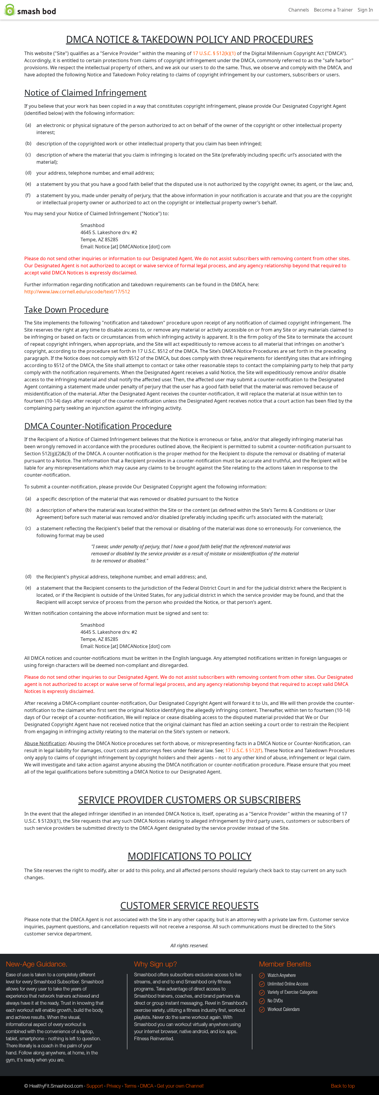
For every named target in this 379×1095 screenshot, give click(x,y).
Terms (130, 1086)
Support (94, 1086)
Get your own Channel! (180, 1086)
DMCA (146, 1086)
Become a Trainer (333, 10)
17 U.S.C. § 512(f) (243, 750)
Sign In (365, 10)
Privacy (114, 1086)
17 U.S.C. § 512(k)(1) (214, 53)
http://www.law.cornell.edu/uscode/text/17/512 (77, 291)
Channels (298, 10)
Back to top (343, 1086)
